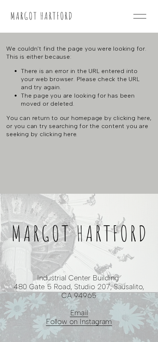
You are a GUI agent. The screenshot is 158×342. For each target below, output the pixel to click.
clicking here (131, 117)
